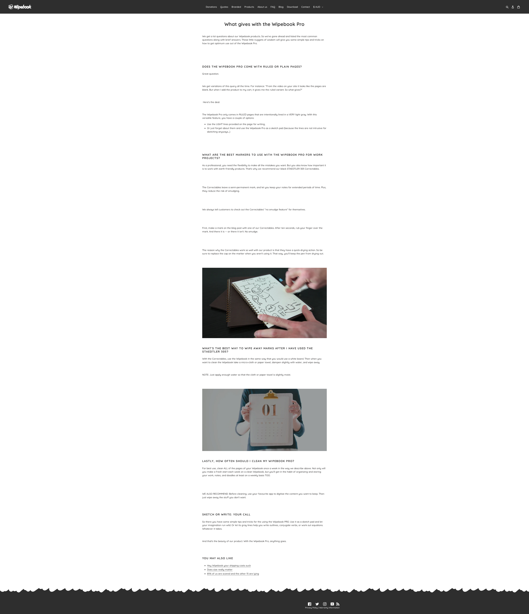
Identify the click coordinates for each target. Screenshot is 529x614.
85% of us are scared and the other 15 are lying (233, 573)
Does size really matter (220, 569)
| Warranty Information (329, 607)
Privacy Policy (311, 607)
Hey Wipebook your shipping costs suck (229, 565)
